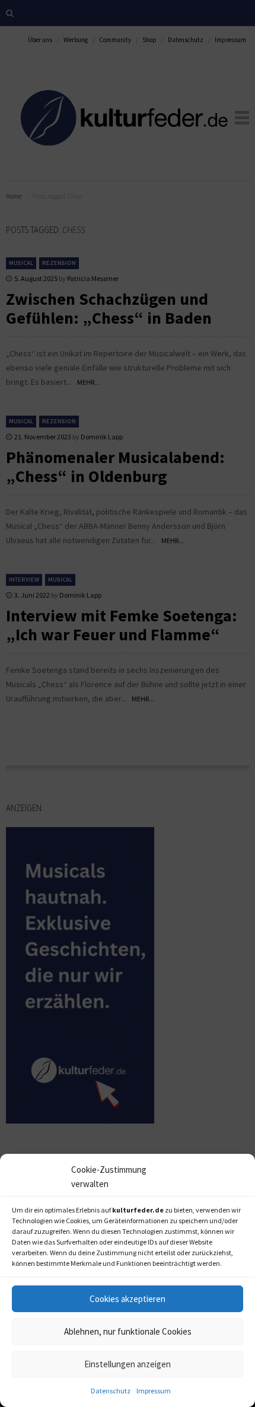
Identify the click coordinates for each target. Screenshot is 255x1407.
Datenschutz (110, 1390)
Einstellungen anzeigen (127, 1364)
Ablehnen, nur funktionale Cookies (128, 1331)
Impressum (153, 1390)
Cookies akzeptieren (127, 1298)
